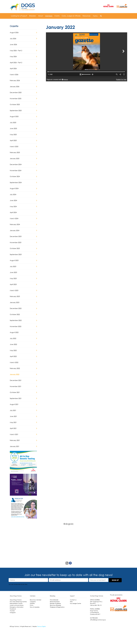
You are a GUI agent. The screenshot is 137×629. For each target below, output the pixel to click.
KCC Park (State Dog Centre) (18, 601)
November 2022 (15, 326)
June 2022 (13, 344)
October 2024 (15, 176)
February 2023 (15, 296)
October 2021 (15, 392)
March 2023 (14, 290)
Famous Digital (41, 626)
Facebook (13, 609)
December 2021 (15, 380)
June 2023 (13, 272)
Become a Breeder (55, 605)
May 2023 (13, 278)
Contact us (73, 600)
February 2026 (15, 80)
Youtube (12, 610)
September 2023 (16, 254)
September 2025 (16, 110)
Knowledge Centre (75, 603)
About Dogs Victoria (15, 600)
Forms (95, 16)
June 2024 (13, 200)
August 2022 (14, 332)
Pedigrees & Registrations (57, 607)
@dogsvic (68, 523)
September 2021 (16, 398)
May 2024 (13, 206)
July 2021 (13, 410)
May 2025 (13, 134)
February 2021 (15, 440)
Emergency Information (16, 607)
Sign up (115, 580)
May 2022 (13, 350)
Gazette (32, 603)
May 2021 (13, 422)
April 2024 (13, 212)
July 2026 (13, 38)
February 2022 (15, 368)
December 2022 (15, 308)
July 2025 (13, 122)
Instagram (13, 612)
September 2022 (16, 320)
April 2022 (13, 356)
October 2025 (15, 104)
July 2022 (13, 338)
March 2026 (14, 74)
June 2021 (13, 416)
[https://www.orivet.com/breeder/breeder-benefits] (23, 484)
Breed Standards (55, 601)
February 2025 (15, 152)
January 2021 (14, 446)
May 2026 (13, 56)
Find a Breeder (54, 600)
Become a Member (35, 600)
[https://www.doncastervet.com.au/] (23, 507)
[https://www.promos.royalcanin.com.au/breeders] (23, 462)
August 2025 (14, 116)
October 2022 (15, 314)
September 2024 (16, 182)
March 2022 (14, 362)
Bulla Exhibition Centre (16, 603)
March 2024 (14, 218)
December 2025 (15, 92)
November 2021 (15, 386)
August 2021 (14, 404)
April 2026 (13, 68)
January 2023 (14, 302)
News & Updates (35, 607)
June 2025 (13, 128)
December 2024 (15, 164)
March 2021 (14, 434)
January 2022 (14, 374)
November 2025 (15, 98)
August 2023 (14, 260)
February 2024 (15, 224)
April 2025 (13, 140)
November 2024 (15, 170)
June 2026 (13, 44)
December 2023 (15, 236)
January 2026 (14, 86)
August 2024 (14, 188)
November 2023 (15, 242)
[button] (101, 16)
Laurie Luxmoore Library (17, 605)
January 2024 (14, 230)
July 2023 (13, 266)
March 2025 (14, 146)
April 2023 (13, 284)
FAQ (71, 601)
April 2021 (13, 428)
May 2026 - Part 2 (16, 50)
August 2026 (14, 32)
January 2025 (14, 158)
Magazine (33, 601)
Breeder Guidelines (55, 603)
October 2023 (15, 248)
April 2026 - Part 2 (16, 62)
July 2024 (13, 194)
